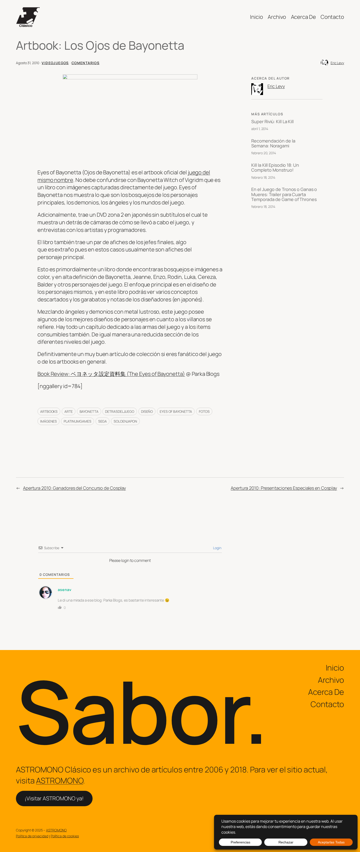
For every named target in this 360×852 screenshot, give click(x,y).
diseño (147, 411)
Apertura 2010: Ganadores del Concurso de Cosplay (74, 488)
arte (68, 411)
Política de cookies (65, 836)
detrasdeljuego (119, 411)
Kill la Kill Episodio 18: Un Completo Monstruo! (275, 168)
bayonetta (89, 411)
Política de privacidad (32, 836)
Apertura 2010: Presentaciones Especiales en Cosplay (284, 488)
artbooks (49, 411)
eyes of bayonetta (176, 411)
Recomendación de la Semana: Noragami (273, 143)
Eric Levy (337, 62)
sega (102, 421)
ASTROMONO (59, 780)
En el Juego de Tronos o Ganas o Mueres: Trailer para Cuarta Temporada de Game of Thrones (284, 194)
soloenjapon (125, 421)
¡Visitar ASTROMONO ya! (54, 798)
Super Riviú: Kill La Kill (272, 121)
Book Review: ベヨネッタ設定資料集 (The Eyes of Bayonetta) (111, 374)
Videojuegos (55, 62)
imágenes (48, 421)
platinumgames (77, 421)
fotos (204, 411)
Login (216, 547)
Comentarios (85, 62)
